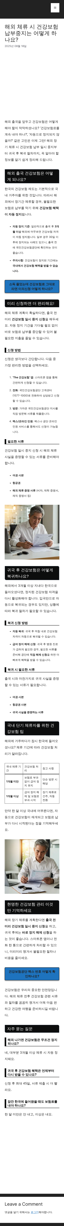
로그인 (35, 1212)
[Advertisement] (32, 85)
